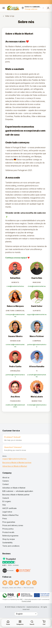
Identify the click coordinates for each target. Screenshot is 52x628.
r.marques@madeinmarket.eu (15, 315)
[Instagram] (10, 582)
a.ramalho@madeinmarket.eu (36, 376)
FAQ (4, 505)
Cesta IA (5, 498)
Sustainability (7, 542)
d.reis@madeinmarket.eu (37, 286)
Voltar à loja (9, 16)
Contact (5, 484)
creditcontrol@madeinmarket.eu (15, 406)
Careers (5, 481)
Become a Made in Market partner (16, 462)
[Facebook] (4, 582)
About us (5, 477)
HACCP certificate (9, 508)
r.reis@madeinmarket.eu (15, 286)
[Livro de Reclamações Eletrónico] (8, 570)
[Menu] (3, 8)
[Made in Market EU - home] (13, 8)
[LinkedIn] (28, 582)
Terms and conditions (10, 546)
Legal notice (7, 512)
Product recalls (8, 532)
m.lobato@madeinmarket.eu (36, 406)
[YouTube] (16, 582)
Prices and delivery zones (12, 525)
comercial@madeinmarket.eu (15, 345)
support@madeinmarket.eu (36, 314)
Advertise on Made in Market (14, 466)
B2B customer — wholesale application (17, 491)
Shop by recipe (8, 539)
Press (4, 518)
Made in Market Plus (10, 515)
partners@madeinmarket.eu (36, 345)
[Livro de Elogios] (23, 570)
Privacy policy (8, 529)
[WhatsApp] (34, 582)
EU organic (6, 501)
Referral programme (10, 536)
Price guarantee (8, 522)
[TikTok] (22, 582)
